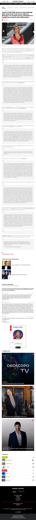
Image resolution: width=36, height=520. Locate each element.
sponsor (12, 254)
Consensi (18, 500)
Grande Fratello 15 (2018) (6, 254)
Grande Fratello (5, 18)
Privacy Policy (18, 498)
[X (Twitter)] (4, 46)
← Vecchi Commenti (5, 322)
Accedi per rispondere (4, 300)
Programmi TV (21, 3)
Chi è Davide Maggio (18, 495)
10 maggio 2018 (18, 246)
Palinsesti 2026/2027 (31, 7)
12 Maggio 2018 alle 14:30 (31, 316)
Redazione (18, 496)
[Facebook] (2, 46)
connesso (8, 285)
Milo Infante (16, 7)
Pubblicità (18, 504)
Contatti (18, 497)
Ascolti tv (11, 3)
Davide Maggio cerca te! (18, 503)
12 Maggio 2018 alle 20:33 (31, 302)
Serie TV (31, 3)
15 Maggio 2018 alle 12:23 (31, 293)
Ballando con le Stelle (23, 7)
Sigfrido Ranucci (10, 7)
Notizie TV (16, 3)
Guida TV (27, 3)
